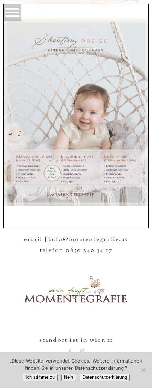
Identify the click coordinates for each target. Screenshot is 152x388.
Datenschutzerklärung (104, 377)
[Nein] (143, 370)
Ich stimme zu (40, 377)
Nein (68, 377)
